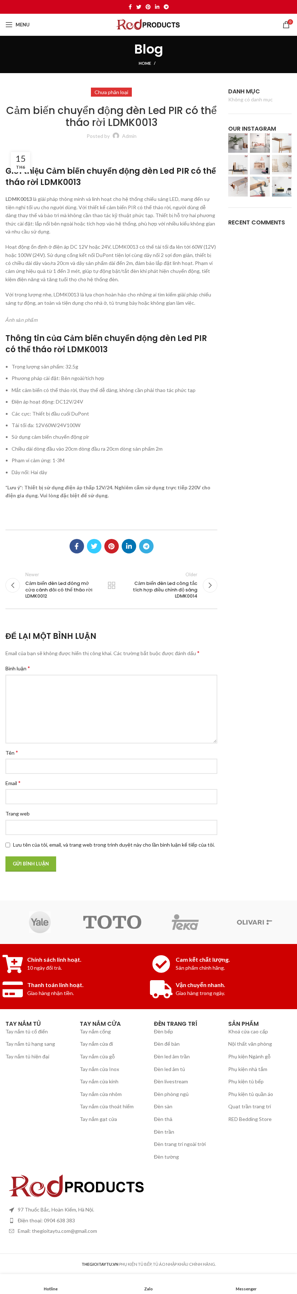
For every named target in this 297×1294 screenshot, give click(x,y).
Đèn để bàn (167, 1044)
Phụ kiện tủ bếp (246, 1081)
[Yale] (40, 922)
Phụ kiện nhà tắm (247, 1069)
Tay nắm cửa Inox (99, 1069)
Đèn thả (163, 1119)
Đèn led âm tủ (169, 1069)
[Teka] (184, 922)
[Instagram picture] (238, 143)
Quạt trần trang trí (249, 1106)
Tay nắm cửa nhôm (101, 1094)
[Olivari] (257, 922)
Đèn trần (164, 1132)
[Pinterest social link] (148, 7)
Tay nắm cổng (95, 1031)
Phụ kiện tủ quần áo (250, 1094)
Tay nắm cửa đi (96, 1044)
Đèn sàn (163, 1106)
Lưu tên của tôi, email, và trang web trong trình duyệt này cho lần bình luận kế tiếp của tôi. (114, 845)
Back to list (111, 585)
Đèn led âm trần (172, 1056)
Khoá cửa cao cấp (248, 1031)
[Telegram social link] (166, 7)
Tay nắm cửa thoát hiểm (107, 1106)
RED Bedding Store (250, 1119)
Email (13, 782)
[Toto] (112, 922)
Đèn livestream (171, 1081)
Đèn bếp (163, 1031)
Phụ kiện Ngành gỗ (249, 1056)
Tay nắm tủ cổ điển (26, 1031)
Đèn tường (166, 1157)
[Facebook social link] (130, 7)
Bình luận (17, 668)
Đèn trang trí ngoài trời (180, 1144)
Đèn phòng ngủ (171, 1094)
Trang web (17, 813)
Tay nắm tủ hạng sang (30, 1044)
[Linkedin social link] (157, 7)
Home (145, 63)
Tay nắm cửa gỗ (97, 1056)
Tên (11, 752)
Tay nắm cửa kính (99, 1081)
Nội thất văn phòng (250, 1044)
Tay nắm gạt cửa (98, 1119)
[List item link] (148, 1221)
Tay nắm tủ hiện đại (27, 1056)
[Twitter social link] (138, 7)
